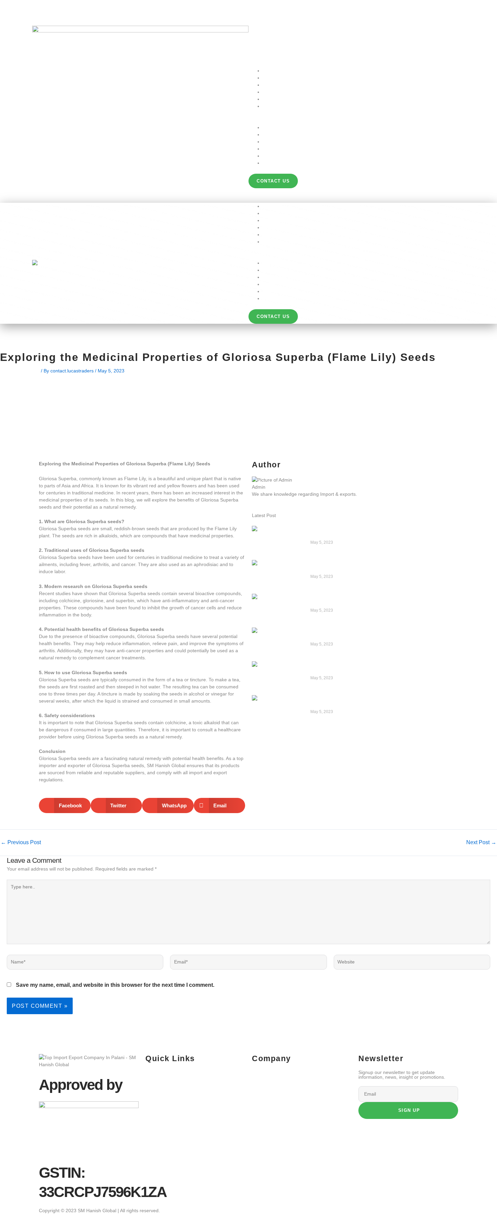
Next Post (481, 842)
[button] (357, 120)
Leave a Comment (20, 370)
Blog (267, 99)
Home (269, 70)
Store (268, 92)
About (269, 77)
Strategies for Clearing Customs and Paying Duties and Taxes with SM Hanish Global (379, 601)
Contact (271, 106)
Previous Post (21, 842)
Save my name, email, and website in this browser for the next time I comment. (115, 985)
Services (272, 85)
